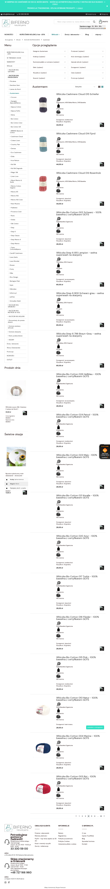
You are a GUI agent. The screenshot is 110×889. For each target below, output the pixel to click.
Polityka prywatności (65, 839)
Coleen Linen (15, 140)
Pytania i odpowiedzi (42, 833)
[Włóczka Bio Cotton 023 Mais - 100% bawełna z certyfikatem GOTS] (43, 455)
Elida (12, 156)
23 (101, 816)
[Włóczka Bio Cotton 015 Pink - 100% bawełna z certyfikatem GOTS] (43, 658)
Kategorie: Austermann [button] (40, 51)
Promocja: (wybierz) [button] (77, 78)
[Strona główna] (15, 23)
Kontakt (84, 844)
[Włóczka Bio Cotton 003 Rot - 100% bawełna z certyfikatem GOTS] (43, 787)
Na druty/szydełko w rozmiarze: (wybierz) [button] (46, 62)
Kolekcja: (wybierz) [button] (39, 57)
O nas (84, 833)
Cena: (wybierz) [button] (76, 73)
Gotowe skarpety (15, 332)
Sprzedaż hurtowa (88, 841)
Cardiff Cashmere (16, 253)
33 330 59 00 (23, 14)
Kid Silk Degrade (16, 168)
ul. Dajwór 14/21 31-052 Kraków (14, 879)
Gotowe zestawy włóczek (14, 327)
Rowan (12, 265)
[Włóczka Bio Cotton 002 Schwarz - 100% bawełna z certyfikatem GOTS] (43, 213)
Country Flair (15, 144)
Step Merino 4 (16, 239)
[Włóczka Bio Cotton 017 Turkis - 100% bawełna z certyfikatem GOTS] (43, 577)
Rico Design (14, 277)
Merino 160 (15, 196)
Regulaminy (62, 836)
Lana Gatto (14, 257)
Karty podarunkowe (15, 336)
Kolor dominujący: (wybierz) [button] (80, 57)
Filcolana (13, 81)
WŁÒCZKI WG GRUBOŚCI (13, 306)
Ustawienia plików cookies (67, 844)
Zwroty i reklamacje (41, 846)
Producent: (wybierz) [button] (77, 51)
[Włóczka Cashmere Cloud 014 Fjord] (43, 144)
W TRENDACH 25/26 (14, 58)
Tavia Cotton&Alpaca (15, 248)
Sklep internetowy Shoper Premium (55, 887)
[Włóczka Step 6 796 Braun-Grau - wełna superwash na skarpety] (43, 334)
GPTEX (12, 297)
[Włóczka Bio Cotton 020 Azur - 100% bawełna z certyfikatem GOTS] (43, 536)
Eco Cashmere (16, 152)
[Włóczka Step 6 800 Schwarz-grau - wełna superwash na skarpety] (43, 294)
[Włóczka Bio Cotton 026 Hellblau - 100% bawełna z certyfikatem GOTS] (43, 374)
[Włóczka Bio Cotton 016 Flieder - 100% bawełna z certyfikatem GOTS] (43, 617)
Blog (83, 839)
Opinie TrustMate (88, 836)
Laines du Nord (15, 89)
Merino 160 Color (17, 200)
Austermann (14, 93)
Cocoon (13, 97)
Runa (13, 216)
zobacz (55, 4)
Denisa (13, 148)
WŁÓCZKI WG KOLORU (17, 316)
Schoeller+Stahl (15, 301)
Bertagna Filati (15, 281)
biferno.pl (13, 293)
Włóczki (9, 66)
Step (12, 228)
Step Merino (15, 243)
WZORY (11, 340)
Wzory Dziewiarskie (13, 348)
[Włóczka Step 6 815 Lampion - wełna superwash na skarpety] (43, 253)
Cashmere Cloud (17, 136)
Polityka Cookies (64, 841)
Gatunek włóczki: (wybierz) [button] (79, 62)
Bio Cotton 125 (16, 127)
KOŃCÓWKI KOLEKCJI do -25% (15, 53)
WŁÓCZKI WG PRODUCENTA (13, 76)
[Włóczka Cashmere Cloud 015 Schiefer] (43, 104)
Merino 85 (14, 192)
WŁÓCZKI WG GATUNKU (13, 71)
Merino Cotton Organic (15, 187)
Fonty (12, 269)
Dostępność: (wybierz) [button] (78, 67)
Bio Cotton (14, 119)
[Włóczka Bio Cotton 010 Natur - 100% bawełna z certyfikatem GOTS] (43, 708)
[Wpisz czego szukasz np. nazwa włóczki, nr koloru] (94, 21)
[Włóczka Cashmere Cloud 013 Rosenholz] (43, 183)
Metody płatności (41, 836)
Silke (11, 273)
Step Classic (15, 236)
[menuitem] (10, 34)
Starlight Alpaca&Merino (15, 102)
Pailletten (14, 208)
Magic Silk (14, 172)
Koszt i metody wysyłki (43, 843)
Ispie (11, 285)
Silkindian (13, 289)
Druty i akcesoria (12, 344)
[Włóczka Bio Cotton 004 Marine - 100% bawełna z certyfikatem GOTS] (43, 746)
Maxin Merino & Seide (16, 181)
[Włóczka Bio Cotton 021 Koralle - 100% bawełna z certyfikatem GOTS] (43, 496)
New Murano (15, 204)
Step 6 (13, 232)
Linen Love (14, 176)
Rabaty (60, 833)
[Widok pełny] (102, 86)
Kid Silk (13, 164)
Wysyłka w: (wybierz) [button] (40, 73)
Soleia (13, 220)
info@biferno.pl (8, 14)
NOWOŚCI (10, 356)
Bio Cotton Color (16, 123)
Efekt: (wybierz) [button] (38, 67)
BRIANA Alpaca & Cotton (16, 131)
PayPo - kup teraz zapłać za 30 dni (46, 840)
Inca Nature (15, 160)
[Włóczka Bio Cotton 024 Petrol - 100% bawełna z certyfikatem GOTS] (43, 415)
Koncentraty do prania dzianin (16, 321)
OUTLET (9, 360)
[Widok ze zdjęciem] (99, 86)
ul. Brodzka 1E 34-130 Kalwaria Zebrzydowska (19, 855)
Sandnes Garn (15, 85)
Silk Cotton (14, 224)
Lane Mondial (14, 261)
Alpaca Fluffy (15, 111)
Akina (13, 115)
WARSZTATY (11, 62)
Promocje (10, 352)
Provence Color (16, 212)
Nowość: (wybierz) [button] (39, 78)
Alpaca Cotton (16, 107)
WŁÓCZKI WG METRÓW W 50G (14, 311)
